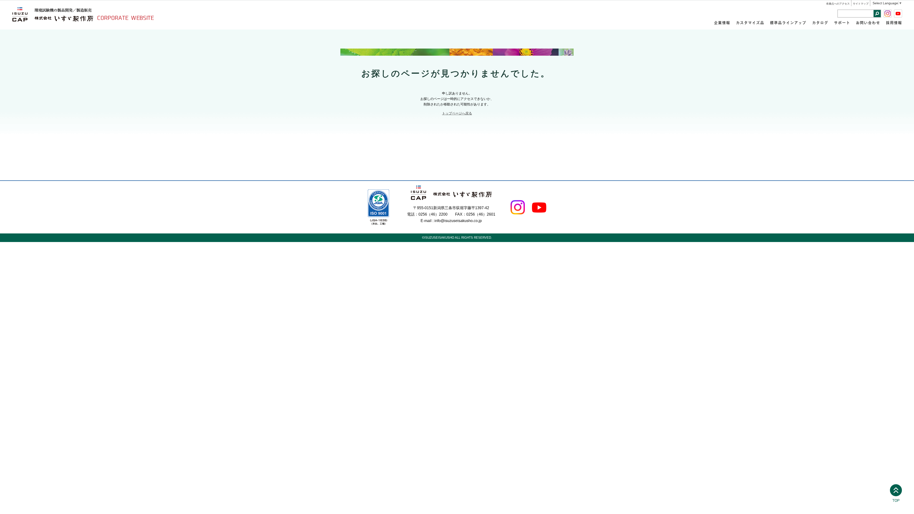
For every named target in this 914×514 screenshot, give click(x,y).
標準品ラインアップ (788, 22)
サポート (842, 22)
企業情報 (722, 22)
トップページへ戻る (457, 113)
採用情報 (894, 22)
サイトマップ (861, 3)
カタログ (820, 22)
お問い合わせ (868, 22)
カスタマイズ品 (750, 22)
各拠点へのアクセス (838, 3)
